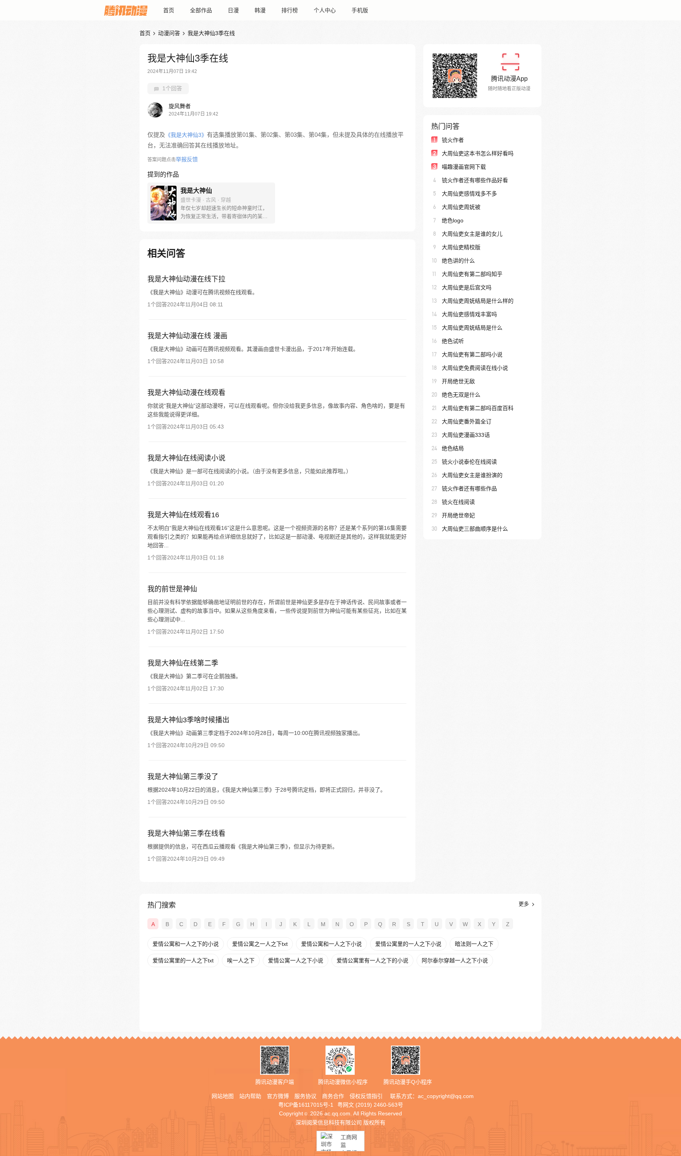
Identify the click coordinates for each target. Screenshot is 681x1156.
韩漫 (260, 10)
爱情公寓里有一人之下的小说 (372, 960)
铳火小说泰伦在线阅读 (469, 462)
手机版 (360, 10)
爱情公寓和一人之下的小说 (186, 944)
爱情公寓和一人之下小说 (331, 944)
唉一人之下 (241, 960)
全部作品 (201, 10)
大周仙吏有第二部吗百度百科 (478, 408)
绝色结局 (453, 448)
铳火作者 (453, 140)
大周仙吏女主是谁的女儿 (472, 234)
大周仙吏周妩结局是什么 (472, 327)
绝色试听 (453, 341)
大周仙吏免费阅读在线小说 (475, 368)
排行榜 (289, 10)
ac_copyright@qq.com (446, 1096)
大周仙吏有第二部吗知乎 (472, 274)
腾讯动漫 (125, 10)
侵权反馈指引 (366, 1096)
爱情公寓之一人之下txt (260, 944)
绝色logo (452, 220)
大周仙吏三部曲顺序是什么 (475, 529)
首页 (168, 10)
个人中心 (325, 10)
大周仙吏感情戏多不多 (469, 193)
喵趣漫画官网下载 (464, 167)
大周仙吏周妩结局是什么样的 (478, 301)
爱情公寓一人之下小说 (295, 960)
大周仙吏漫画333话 (466, 435)
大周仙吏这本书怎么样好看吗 (478, 153)
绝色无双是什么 (461, 395)
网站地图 (223, 1096)
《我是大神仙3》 (186, 135)
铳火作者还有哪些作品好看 (475, 180)
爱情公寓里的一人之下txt (183, 960)
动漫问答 (169, 33)
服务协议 (305, 1096)
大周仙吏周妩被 (461, 207)
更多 (524, 904)
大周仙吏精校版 (461, 247)
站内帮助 (250, 1096)
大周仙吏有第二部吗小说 (472, 354)
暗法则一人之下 (474, 944)
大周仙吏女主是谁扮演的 (472, 475)
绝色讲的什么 (458, 260)
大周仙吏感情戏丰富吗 (469, 314)
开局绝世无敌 (458, 381)
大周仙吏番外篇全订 (466, 421)
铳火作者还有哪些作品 (469, 488)
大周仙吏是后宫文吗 (466, 287)
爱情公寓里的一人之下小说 (408, 944)
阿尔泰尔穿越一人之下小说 (455, 960)
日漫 (233, 10)
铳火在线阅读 (458, 502)
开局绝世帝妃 (458, 515)
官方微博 (278, 1096)
